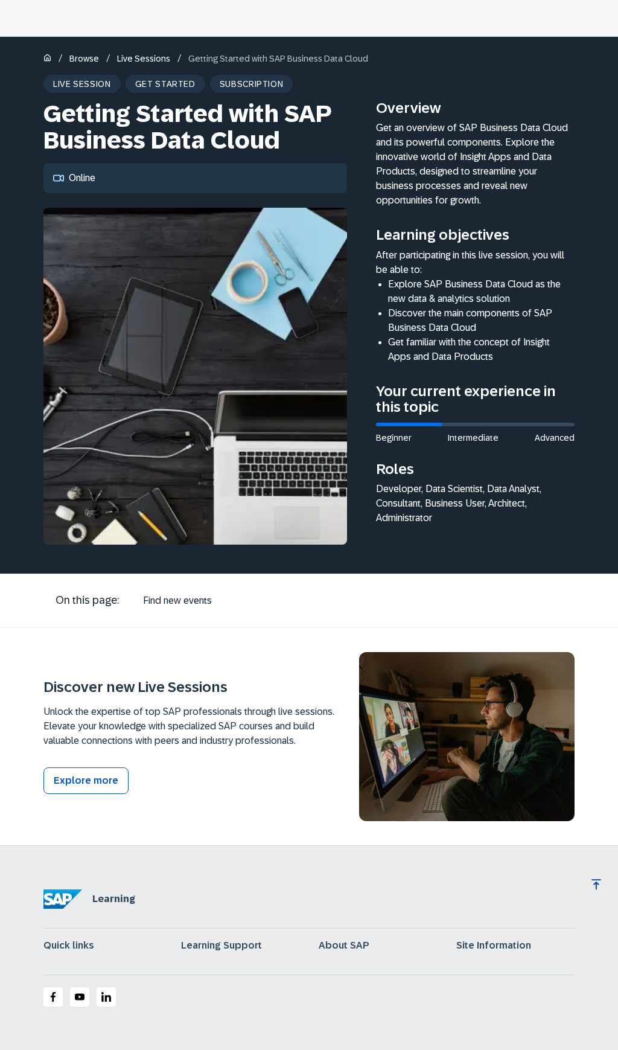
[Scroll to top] (596, 884)
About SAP (344, 945)
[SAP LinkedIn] (106, 997)
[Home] (47, 59)
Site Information (493, 945)
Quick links (68, 945)
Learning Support (221, 945)
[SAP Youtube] (79, 997)
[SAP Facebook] (53, 997)
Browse (84, 58)
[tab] (177, 600)
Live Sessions (143, 58)
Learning (113, 899)
